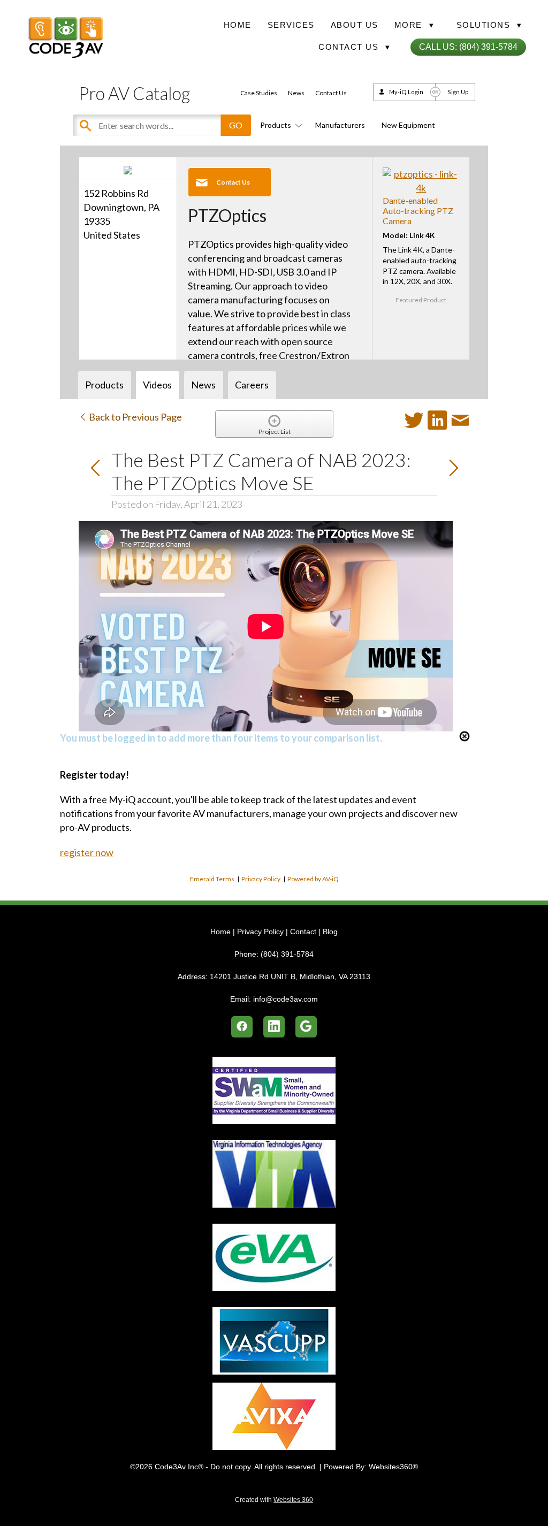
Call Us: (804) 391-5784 (468, 46)
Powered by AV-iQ (313, 879)
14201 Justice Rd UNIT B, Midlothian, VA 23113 (290, 976)
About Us (354, 24)
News (296, 93)
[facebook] (242, 1026)
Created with (274, 1500)
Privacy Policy (260, 879)
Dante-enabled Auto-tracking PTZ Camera (418, 210)
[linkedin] (274, 1026)
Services (291, 24)
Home (238, 24)
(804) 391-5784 (287, 954)
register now (86, 852)
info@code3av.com (285, 999)
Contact (303, 931)
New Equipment (408, 124)
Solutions (489, 24)
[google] (306, 1026)
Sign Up (458, 91)
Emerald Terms (212, 879)
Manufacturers (340, 124)
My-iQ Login (406, 91)
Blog (330, 931)
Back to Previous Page (134, 417)
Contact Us (331, 93)
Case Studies (258, 93)
